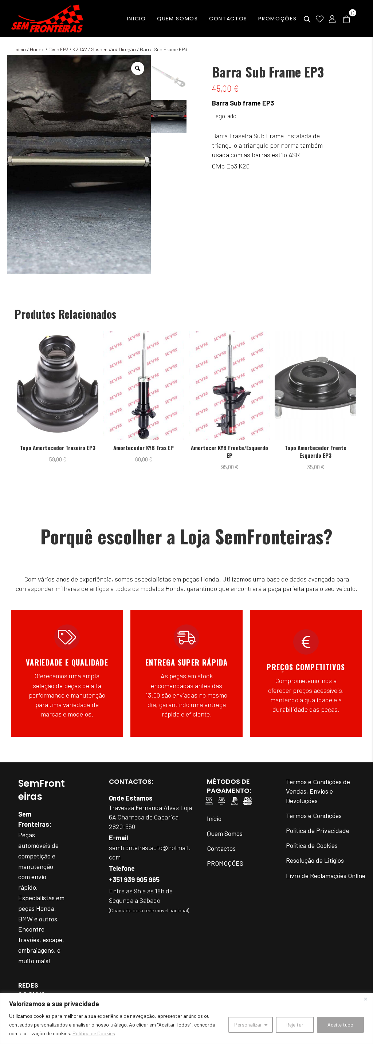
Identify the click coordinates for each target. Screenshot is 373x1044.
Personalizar (248, 1024)
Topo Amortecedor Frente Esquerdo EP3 (230, 451)
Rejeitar (294, 1024)
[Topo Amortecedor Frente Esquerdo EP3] (230, 385)
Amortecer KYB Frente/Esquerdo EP (144, 451)
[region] (186, 1018)
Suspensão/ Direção (113, 49)
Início (20, 49)
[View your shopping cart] (346, 19)
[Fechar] (365, 999)
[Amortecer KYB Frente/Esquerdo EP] (144, 385)
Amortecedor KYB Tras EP (58, 448)
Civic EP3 (58, 49)
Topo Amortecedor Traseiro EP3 (316, 448)
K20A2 (79, 49)
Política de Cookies (93, 1033)
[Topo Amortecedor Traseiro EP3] (316, 385)
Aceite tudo (340, 1024)
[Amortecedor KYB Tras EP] (58, 385)
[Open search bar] (307, 19)
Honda (37, 49)
